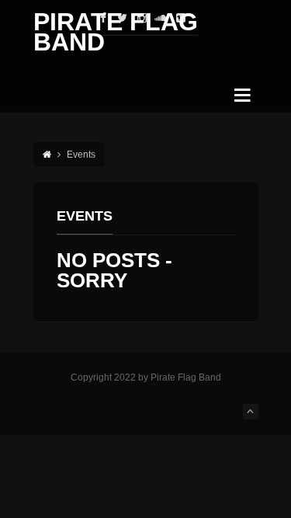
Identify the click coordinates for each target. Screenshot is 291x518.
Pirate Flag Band (115, 32)
